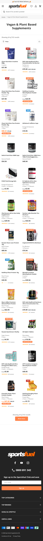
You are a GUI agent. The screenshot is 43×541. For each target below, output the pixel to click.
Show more (21, 419)
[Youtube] (22, 463)
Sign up (21, 488)
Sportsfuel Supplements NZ (13, 533)
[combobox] (21, 12)
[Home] (21, 455)
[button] (40, 6)
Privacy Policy (16, 536)
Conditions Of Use (6, 536)
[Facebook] (15, 463)
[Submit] (4, 11)
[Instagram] (28, 463)
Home (3, 17)
